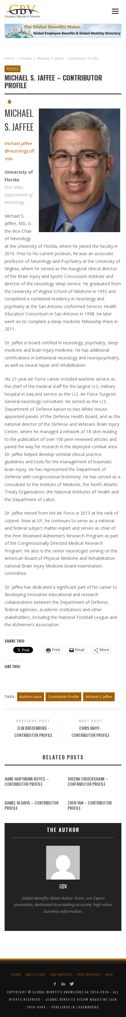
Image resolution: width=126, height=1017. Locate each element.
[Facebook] (54, 983)
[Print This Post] (9, 102)
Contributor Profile (63, 696)
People (26, 58)
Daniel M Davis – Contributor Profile (31, 805)
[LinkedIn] (63, 983)
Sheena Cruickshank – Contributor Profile (88, 781)
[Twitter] (71, 983)
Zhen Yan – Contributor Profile (90, 805)
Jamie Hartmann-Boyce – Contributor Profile (27, 781)
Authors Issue (31, 696)
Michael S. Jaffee (99, 696)
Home (10, 58)
